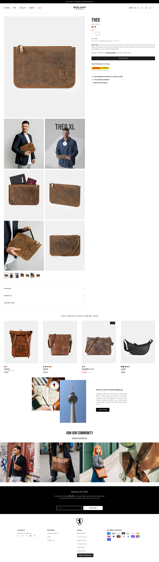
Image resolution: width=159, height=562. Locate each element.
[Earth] (49, 366)
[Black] (121, 366)
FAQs (49, 537)
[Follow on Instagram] (22, 536)
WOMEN (7, 8)
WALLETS (23, 8)
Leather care (51, 540)
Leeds (7, 369)
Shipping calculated (106, 41)
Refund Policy (81, 533)
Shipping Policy (81, 540)
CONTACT (21, 530)
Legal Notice (81, 547)
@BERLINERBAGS (79, 438)
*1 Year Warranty (82, 537)
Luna (123, 369)
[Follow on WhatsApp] (34, 536)
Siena (45, 369)
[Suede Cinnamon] (125, 366)
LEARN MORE (102, 409)
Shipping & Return (52, 533)
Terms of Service (82, 544)
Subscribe (93, 508)
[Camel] (6, 366)
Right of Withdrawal (85, 555)
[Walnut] (47, 366)
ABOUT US (132, 8)
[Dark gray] (45, 366)
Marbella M (88, 369)
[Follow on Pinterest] (26, 536)
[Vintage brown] (51, 366)
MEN (14, 8)
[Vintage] (4, 366)
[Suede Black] (123, 366)
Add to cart (123, 58)
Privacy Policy (81, 551)
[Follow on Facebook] (18, 536)
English (151, 7)
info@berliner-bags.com (24, 533)
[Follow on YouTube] (30, 536)
